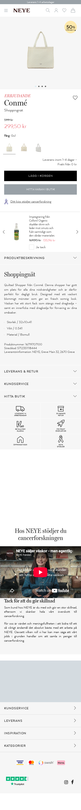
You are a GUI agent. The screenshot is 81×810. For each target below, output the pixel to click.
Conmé (15, 102)
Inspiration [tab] (15, 733)
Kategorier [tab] (15, 746)
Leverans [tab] (13, 721)
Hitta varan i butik (40, 189)
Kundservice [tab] (16, 384)
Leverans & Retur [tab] (21, 371)
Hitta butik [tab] (14, 396)
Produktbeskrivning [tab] (24, 258)
